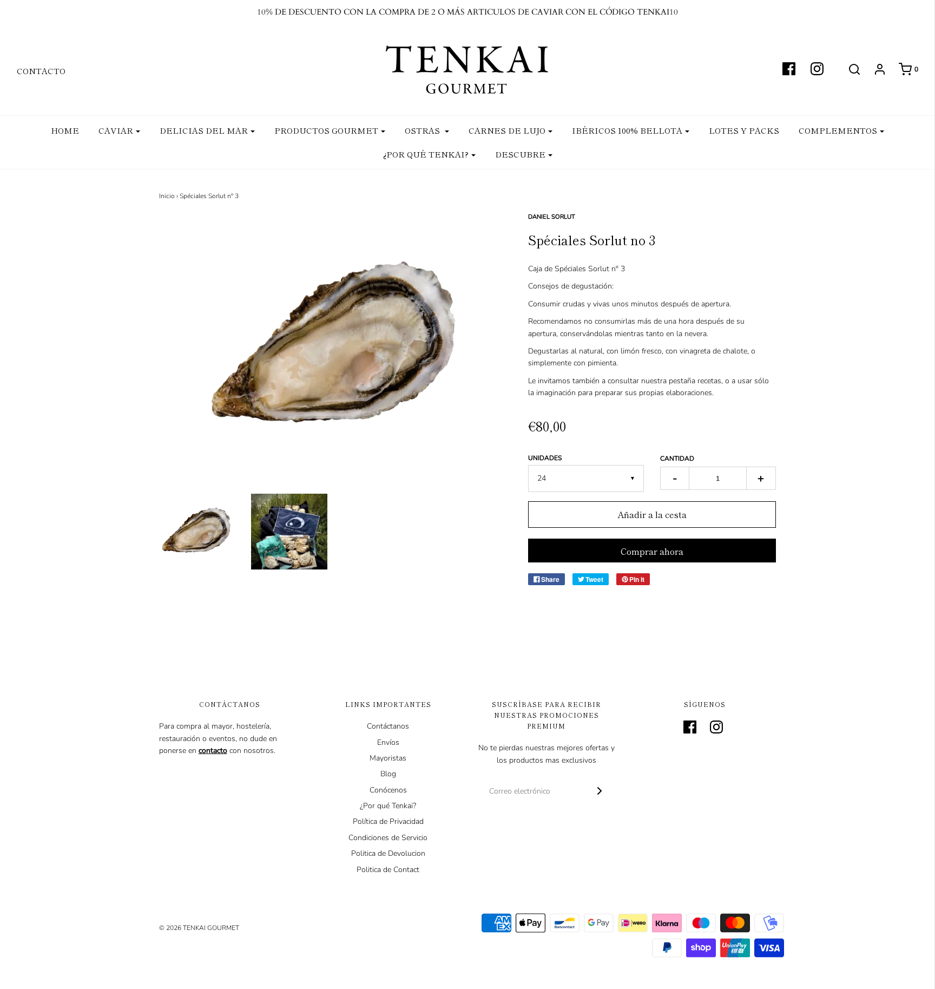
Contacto (41, 70)
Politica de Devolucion (388, 853)
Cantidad (677, 458)
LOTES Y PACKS (744, 130)
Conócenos (388, 790)
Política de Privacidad (388, 821)
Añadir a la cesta (652, 514)
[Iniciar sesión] (874, 69)
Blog (388, 774)
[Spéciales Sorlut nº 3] (197, 532)
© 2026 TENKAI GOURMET (199, 927)
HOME (65, 130)
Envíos (388, 742)
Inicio (167, 196)
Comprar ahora (652, 551)
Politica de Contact (388, 869)
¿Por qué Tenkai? (388, 806)
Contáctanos (388, 726)
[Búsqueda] (849, 69)
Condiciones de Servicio (387, 838)
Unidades (545, 458)
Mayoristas (388, 758)
